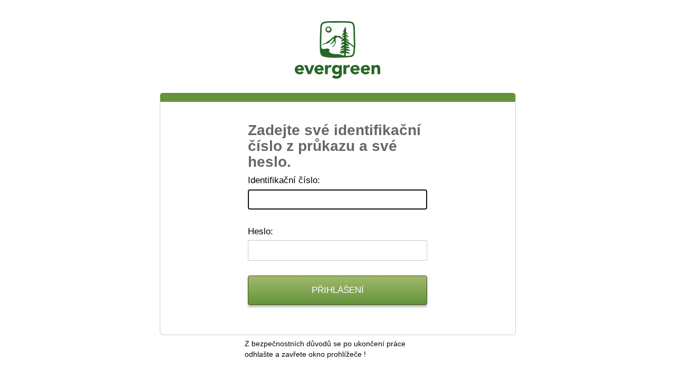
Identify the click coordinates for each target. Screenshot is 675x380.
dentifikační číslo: (284, 180)
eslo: (260, 231)
